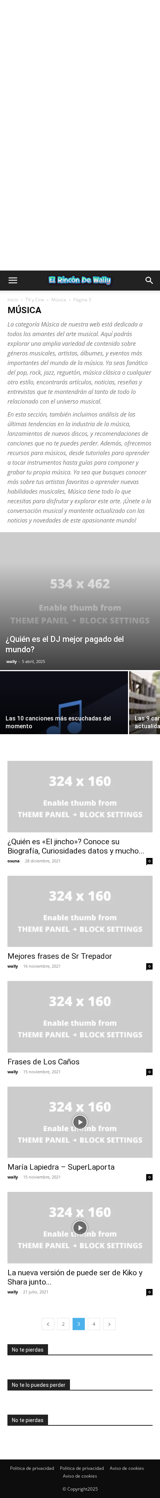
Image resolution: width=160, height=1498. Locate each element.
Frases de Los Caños (43, 1061)
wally (11, 661)
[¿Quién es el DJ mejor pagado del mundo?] (80, 601)
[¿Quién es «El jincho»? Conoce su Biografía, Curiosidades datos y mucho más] (80, 796)
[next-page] (109, 1324)
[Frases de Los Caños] (80, 1017)
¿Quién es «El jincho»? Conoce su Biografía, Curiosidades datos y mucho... (75, 846)
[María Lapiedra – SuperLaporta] (80, 1122)
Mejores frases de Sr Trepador (59, 956)
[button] (13, 281)
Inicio (12, 299)
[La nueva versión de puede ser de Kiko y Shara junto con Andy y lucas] (80, 1227)
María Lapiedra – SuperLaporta (61, 1167)
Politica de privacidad (32, 1468)
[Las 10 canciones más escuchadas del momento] (64, 718)
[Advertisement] (80, 79)
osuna (13, 861)
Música (58, 299)
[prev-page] (48, 1324)
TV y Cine (34, 299)
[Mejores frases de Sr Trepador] (80, 911)
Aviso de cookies (127, 1468)
